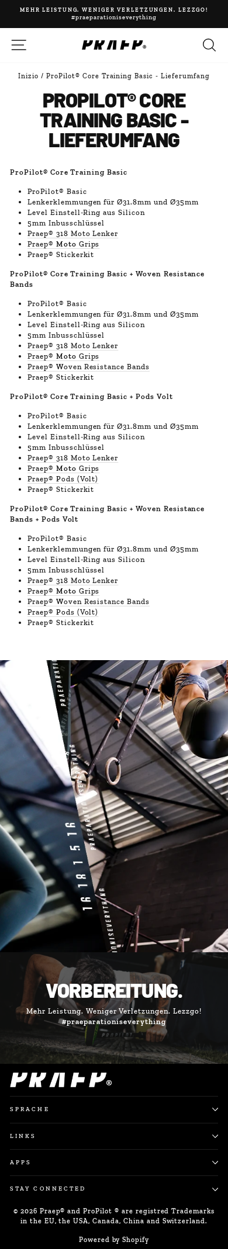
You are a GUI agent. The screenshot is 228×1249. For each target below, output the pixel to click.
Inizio (28, 76)
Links (23, 1136)
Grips (63, 244)
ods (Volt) (62, 478)
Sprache (30, 1109)
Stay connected (48, 1188)
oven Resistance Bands (88, 366)
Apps (21, 1162)
